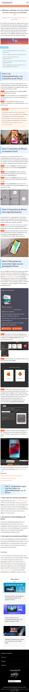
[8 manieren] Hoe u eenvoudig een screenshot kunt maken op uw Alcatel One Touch (14, 598)
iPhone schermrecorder (6, 570)
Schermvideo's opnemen (7, 309)
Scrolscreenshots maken (6, 480)
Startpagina (3, 6)
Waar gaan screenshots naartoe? (8, 478)
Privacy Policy (12, 690)
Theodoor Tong (10, 17)
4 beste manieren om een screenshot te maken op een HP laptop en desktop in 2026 (13, 619)
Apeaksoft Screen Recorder (11, 276)
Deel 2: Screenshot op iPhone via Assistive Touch (14, 54)
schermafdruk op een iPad (21, 500)
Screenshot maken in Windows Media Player (11, 475)
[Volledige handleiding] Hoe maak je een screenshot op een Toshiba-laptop (14, 641)
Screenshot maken (11, 6)
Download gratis (7, 328)
